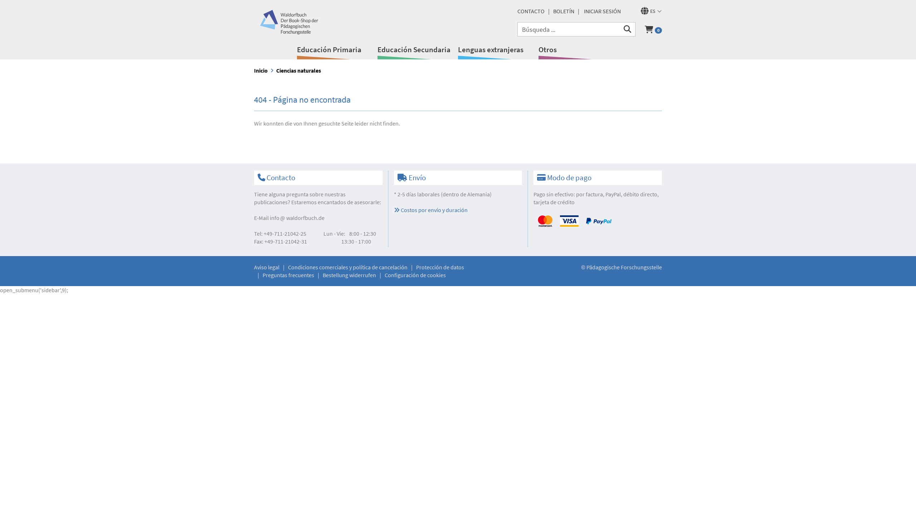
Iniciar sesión (602, 11)
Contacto (531, 11)
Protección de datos (440, 267)
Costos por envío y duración (434, 210)
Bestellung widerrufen (349, 275)
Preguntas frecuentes (288, 275)
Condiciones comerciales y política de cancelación (348, 267)
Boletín (563, 11)
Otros (548, 49)
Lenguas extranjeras (490, 49)
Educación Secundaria (413, 49)
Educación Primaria (329, 49)
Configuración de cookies (415, 275)
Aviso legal (266, 267)
